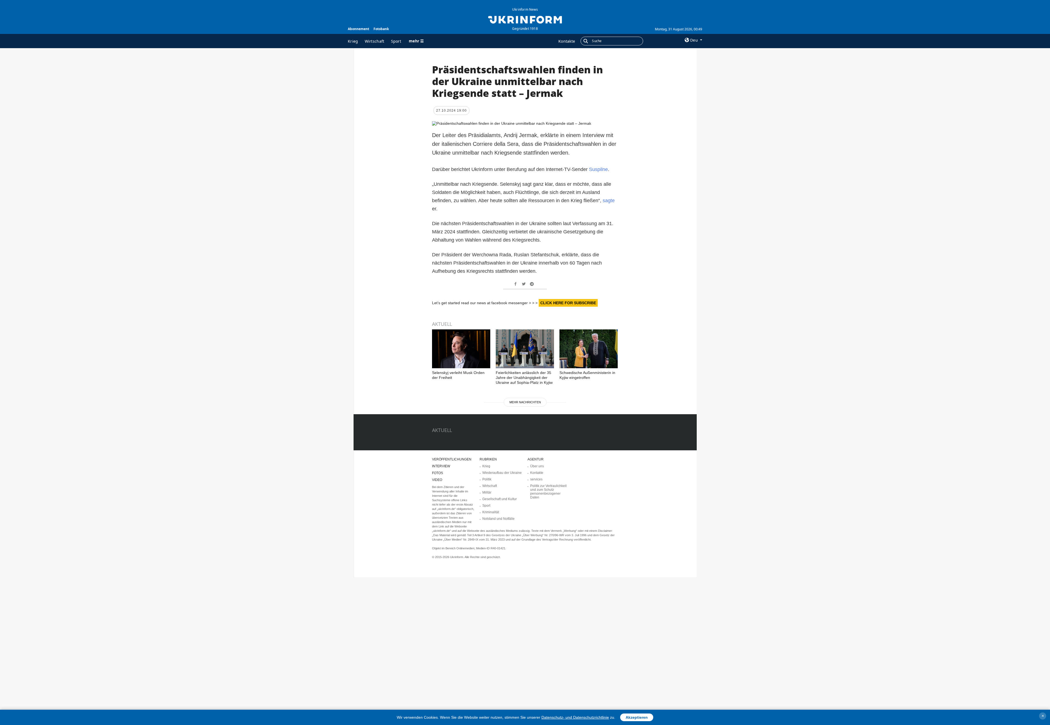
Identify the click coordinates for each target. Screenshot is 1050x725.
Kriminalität (490, 512)
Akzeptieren (637, 717)
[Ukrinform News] (525, 19)
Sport (396, 41)
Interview (441, 466)
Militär (486, 492)
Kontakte (566, 41)
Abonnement (358, 29)
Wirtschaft (374, 41)
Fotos (437, 473)
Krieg (353, 41)
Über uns (537, 466)
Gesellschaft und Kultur (499, 499)
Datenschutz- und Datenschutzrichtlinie (575, 717)
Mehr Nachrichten (525, 402)
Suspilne (598, 169)
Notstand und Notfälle (498, 519)
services (536, 479)
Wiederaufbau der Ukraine (502, 473)
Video (437, 480)
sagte (609, 200)
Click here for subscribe (568, 303)
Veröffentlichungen (451, 459)
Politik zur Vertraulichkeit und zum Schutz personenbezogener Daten (548, 491)
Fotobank (381, 29)
